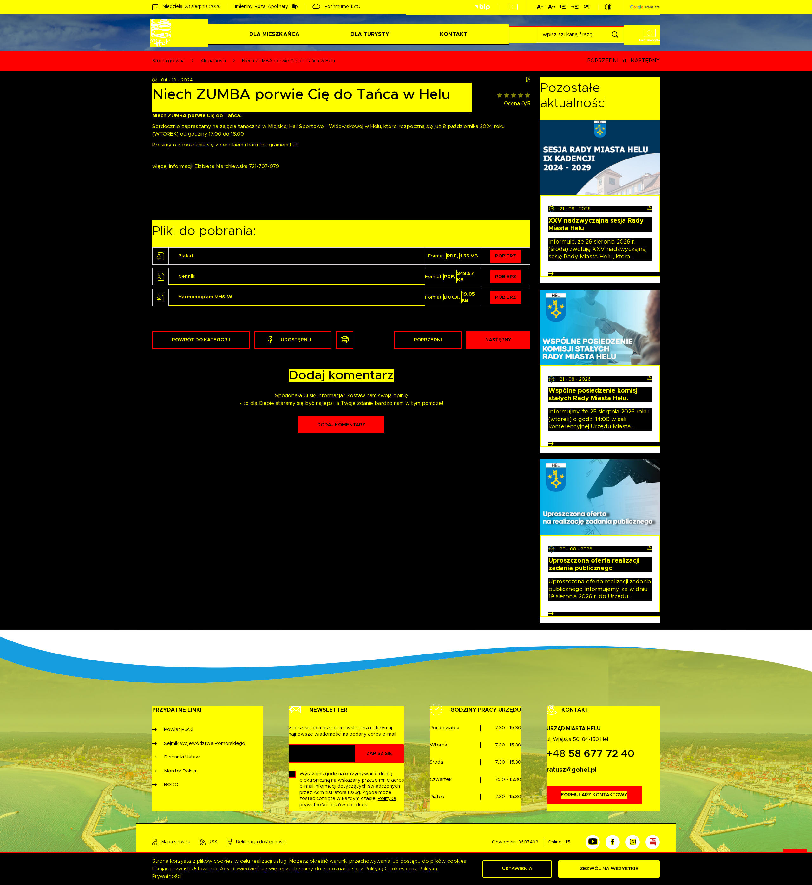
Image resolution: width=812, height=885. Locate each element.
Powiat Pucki (178, 729)
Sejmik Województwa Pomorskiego (204, 743)
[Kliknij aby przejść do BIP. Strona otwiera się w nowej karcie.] (482, 7)
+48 (591, 754)
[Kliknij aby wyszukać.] (615, 34)
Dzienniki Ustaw (182, 757)
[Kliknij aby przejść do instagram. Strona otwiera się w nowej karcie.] (632, 842)
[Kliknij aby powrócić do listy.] (624, 61)
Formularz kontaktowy (594, 794)
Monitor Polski (180, 771)
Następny (645, 60)
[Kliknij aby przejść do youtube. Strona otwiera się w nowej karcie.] (593, 842)
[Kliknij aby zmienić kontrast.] (608, 7)
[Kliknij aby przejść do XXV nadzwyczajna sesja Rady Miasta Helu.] (600, 157)
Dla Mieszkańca (274, 34)
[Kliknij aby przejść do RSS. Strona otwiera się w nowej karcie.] (528, 80)
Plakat (185, 255)
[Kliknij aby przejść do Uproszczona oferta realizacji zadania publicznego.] (600, 497)
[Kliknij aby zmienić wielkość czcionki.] (540, 8)
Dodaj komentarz (341, 424)
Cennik (186, 276)
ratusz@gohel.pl (572, 770)
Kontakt (454, 34)
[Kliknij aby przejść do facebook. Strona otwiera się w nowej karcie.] (613, 842)
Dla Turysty (369, 34)
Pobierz (505, 256)
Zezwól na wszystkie (609, 868)
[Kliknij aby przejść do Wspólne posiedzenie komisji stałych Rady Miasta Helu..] (600, 327)
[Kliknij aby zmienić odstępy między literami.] (552, 8)
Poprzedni (602, 60)
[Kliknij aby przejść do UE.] (513, 7)
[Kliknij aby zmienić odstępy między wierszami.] (563, 8)
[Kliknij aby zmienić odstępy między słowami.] (575, 8)
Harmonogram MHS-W (205, 297)
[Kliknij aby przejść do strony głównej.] (180, 33)
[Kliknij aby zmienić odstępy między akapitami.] (586, 8)
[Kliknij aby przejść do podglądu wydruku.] (344, 340)
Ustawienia (517, 868)
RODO (171, 784)
